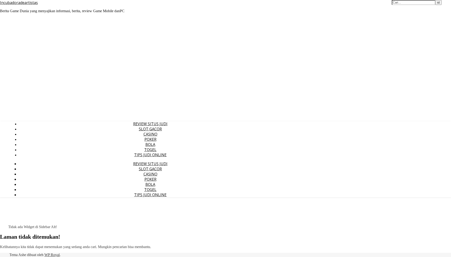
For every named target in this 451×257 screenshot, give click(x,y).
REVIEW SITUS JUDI (150, 123)
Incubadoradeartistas (19, 2)
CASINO (150, 134)
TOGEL (150, 149)
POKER (150, 139)
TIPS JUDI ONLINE (150, 154)
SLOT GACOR (150, 129)
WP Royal (52, 255)
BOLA (150, 144)
